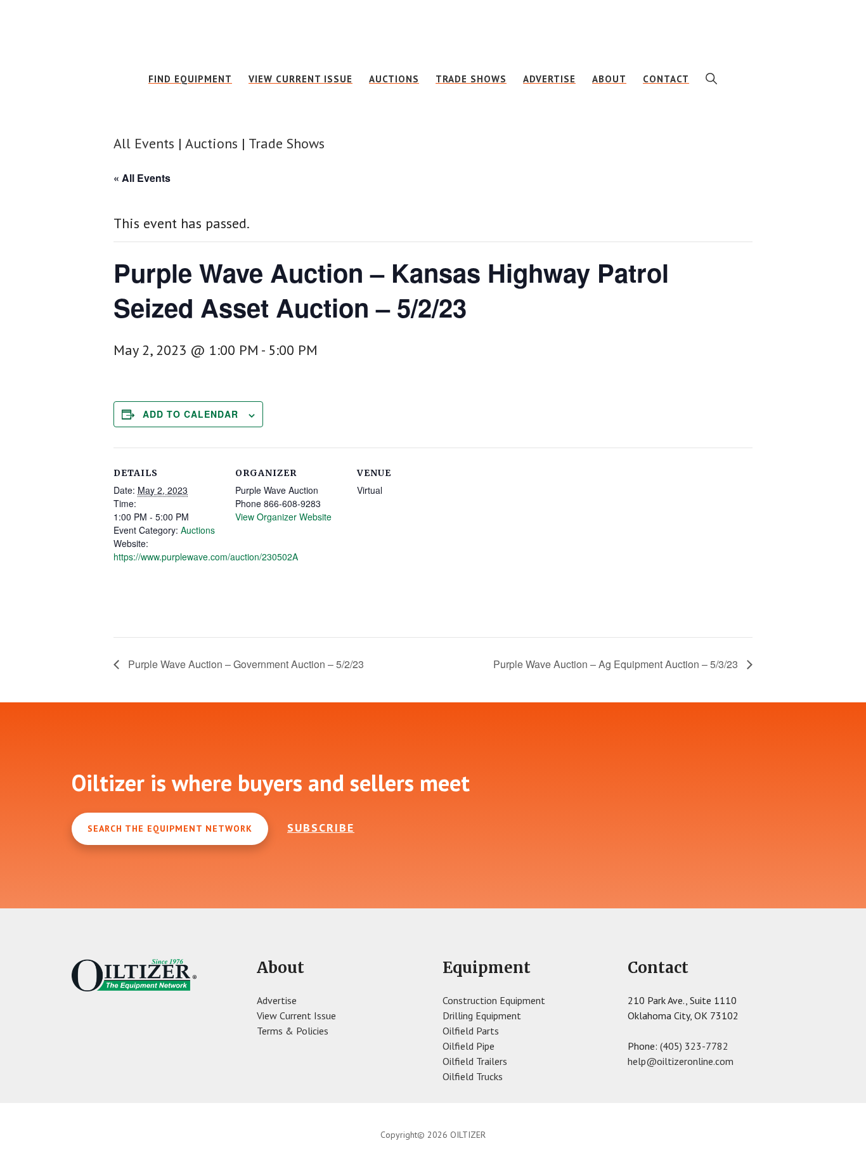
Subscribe (320, 827)
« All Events (142, 178)
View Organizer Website (283, 516)
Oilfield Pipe (468, 1046)
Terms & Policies (292, 1030)
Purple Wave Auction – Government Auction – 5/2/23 (245, 664)
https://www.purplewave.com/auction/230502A (205, 556)
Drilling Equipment (482, 1015)
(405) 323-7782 (694, 1046)
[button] (711, 78)
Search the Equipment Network (169, 828)
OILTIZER (433, 28)
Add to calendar (190, 414)
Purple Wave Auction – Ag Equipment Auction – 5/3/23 (616, 664)
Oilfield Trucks (473, 1076)
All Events (143, 143)
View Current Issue (296, 1015)
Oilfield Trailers (475, 1061)
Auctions (211, 143)
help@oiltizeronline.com (681, 1061)
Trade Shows (287, 143)
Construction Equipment (494, 1000)
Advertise (277, 1000)
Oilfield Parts (471, 1030)
